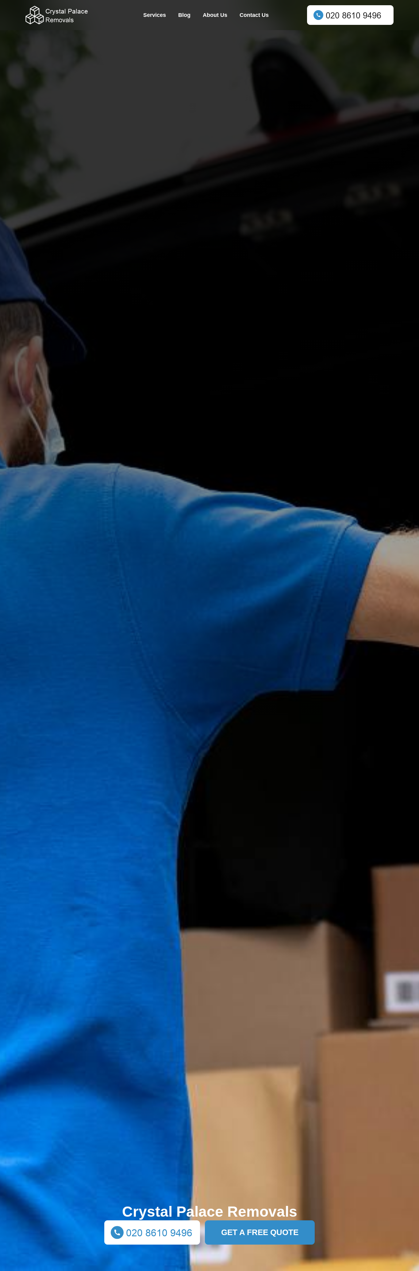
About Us (215, 15)
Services (154, 15)
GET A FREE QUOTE (259, 1232)
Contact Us (254, 15)
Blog (184, 15)
